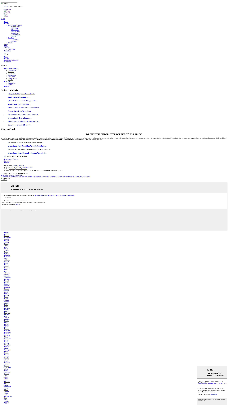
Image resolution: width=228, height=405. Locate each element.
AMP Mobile (18, 175)
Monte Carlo (15, 30)
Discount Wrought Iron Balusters (45, 176)
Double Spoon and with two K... (19, 125)
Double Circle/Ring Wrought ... (19, 111)
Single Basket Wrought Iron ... (19, 97)
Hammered (14, 28)
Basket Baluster (74, 176)
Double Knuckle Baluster (62, 176)
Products (6, 23)
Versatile (13, 36)
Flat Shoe (14, 41)
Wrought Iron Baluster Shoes (27, 176)
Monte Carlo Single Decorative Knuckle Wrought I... (27, 153)
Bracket (10, 42)
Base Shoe (11, 38)
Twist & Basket (15, 34)
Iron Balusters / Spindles (15, 25)
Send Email (4, 180)
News (6, 44)
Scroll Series (14, 33)
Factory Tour (11, 49)
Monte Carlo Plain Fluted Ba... (19, 104)
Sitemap (11, 175)
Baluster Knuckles (85, 176)
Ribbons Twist (15, 31)
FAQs (6, 46)
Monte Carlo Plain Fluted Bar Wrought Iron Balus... (27, 146)
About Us (7, 47)
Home (6, 22)
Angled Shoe (15, 39)
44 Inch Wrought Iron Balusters (9, 176)
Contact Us (7, 51)
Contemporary (15, 26)
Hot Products (4, 175)
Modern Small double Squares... (19, 118)
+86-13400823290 (27, 167)
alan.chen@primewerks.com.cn (18, 169)
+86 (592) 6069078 (18, 165)
